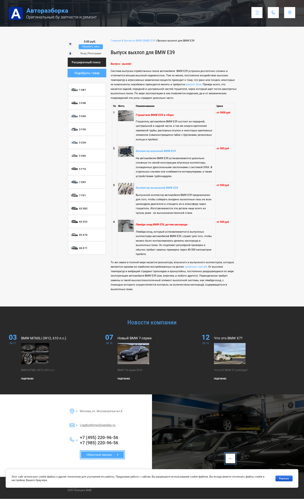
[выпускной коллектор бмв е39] (126, 193)
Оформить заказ (91, 46)
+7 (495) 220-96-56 (99, 437)
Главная (116, 40)
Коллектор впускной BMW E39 (156, 151)
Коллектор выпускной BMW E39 (157, 187)
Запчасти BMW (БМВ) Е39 (139, 40)
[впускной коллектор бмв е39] (126, 156)
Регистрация (94, 53)
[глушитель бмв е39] (126, 120)
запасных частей (196, 266)
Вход (83, 53)
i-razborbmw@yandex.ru (97, 425)
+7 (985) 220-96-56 (99, 442)
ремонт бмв (193, 84)
